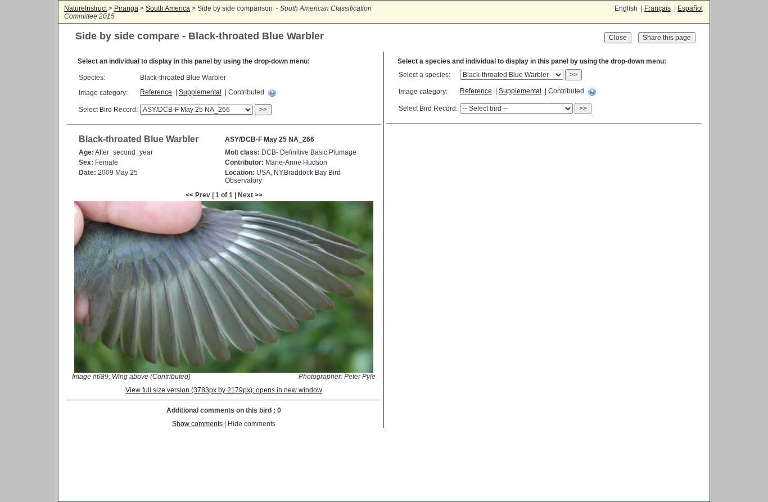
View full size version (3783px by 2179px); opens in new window (223, 390)
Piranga (126, 8)
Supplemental (200, 92)
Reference (156, 92)
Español (690, 8)
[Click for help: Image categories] (272, 92)
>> (263, 110)
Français (657, 8)
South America (168, 8)
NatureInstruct (85, 8)
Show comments (197, 424)
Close (618, 38)
